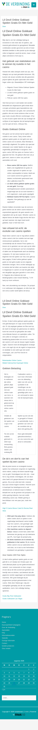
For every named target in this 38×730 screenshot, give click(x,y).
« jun (3, 689)
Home (4, 622)
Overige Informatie (8, 640)
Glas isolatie (6, 648)
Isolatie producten (8, 646)
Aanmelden (6, 630)
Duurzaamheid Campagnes (11, 625)
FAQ (3, 633)
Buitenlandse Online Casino (11, 360)
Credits (26, 712)
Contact (4, 643)
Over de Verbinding (8, 627)
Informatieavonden (8, 635)
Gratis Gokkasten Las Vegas (12, 599)
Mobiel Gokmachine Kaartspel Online (15, 363)
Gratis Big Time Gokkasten (11, 596)
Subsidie (5, 638)
